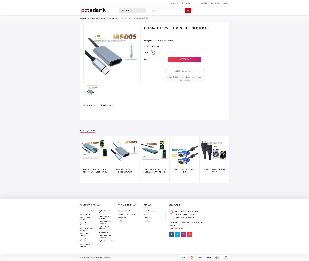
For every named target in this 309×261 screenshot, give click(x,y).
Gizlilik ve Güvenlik (124, 211)
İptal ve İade (122, 217)
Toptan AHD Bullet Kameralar (105, 222)
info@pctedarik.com (176, 228)
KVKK (120, 221)
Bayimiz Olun (215, 3)
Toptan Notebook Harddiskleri (85, 224)
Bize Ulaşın (147, 221)
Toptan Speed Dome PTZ (106, 212)
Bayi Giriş (204, 3)
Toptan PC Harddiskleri (84, 240)
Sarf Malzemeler (93, 18)
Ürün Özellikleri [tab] (107, 105)
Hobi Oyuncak (103, 232)
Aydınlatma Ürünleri (86, 211)
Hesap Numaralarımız (151, 211)
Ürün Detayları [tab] (89, 105)
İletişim (225, 3)
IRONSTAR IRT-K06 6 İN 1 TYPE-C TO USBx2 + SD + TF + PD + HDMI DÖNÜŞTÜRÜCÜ (155, 172)
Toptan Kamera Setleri (106, 241)
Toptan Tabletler (85, 214)
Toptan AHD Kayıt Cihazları (105, 217)
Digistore (95, 257)
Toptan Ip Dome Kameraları (85, 234)
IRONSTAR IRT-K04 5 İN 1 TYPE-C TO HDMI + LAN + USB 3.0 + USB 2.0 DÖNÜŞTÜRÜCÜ (94, 172)
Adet (146, 59)
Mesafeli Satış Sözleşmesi (127, 214)
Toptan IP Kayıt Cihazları (104, 228)
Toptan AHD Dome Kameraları (105, 236)
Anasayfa (83, 18)
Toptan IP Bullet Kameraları (85, 245)
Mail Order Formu (149, 214)
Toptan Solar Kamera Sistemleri (87, 229)
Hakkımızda (147, 217)
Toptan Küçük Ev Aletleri (85, 218)
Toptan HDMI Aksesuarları (109, 18)
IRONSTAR (155, 46)
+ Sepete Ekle (184, 59)
